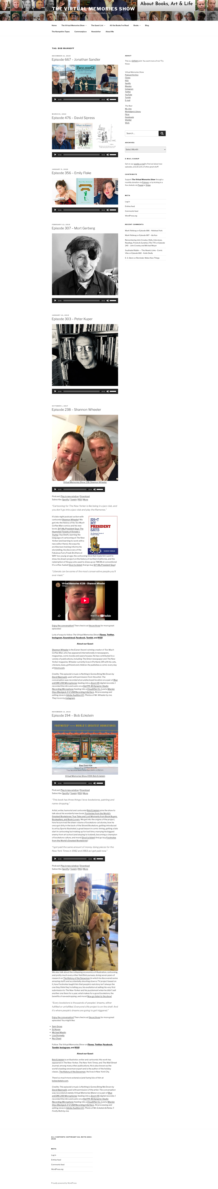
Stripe (148, 185)
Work (127, 123)
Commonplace (80, 31)
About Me (110, 31)
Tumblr (89, 638)
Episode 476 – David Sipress (73, 118)
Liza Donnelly (58, 1035)
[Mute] (107, 99)
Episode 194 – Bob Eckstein (73, 715)
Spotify (65, 499)
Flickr (127, 114)
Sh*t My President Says (104, 565)
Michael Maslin (59, 1032)
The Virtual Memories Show (93, 9)
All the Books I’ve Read (119, 25)
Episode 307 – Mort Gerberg (73, 228)
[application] (85, 99)
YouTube (128, 95)
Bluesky (128, 86)
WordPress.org (131, 216)
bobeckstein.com (60, 1081)
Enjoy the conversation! (63, 625)
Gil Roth (135, 61)
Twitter (110, 635)
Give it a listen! (75, 565)
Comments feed (131, 211)
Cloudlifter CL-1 (94, 689)
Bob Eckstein (93, 810)
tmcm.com (59, 668)
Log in (127, 202)
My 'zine (128, 109)
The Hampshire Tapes (61, 31)
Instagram (57, 638)
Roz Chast (56, 1038)
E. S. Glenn (129, 258)
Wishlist (128, 120)
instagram (70, 698)
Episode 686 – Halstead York (150, 230)
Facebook (80, 638)
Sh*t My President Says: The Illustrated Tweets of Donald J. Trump (67, 532)
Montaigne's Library (133, 111)
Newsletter (96, 31)
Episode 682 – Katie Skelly (142, 253)
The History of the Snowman (76, 978)
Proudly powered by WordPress (64, 1183)
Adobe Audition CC (75, 695)
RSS (80, 499)
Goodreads (129, 117)
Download (85, 496)
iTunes (103, 635)
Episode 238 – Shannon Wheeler (76, 409)
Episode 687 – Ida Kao (148, 235)
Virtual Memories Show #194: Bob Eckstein (85, 776)
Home (54, 25)
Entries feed (130, 206)
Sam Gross (57, 1026)
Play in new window (70, 496)
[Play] (55, 99)
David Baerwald (59, 677)
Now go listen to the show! (99, 996)
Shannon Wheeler (70, 519)
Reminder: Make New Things (147, 258)
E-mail (127, 100)
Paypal (140, 185)
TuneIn (73, 499)
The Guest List (97, 25)
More (85, 499)
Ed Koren (56, 1029)
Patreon (145, 182)
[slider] (113, 99)
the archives (94, 625)
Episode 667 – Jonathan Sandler (76, 59)
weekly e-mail (139, 164)
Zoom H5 (95, 683)
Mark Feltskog (131, 230)
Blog (147, 25)
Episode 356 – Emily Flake (71, 173)
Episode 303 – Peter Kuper (72, 319)
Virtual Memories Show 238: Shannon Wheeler (85, 482)
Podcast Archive (131, 75)
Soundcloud (69, 638)
